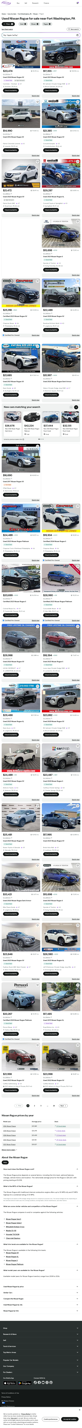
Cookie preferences (51, 1419)
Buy (18, 3)
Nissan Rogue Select (14, 1223)
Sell (26, 3)
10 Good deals (61, 1126)
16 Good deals (61, 1144)
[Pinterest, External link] (51, 1382)
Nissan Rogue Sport (13, 1219)
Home (4, 14)
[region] (41, 1417)
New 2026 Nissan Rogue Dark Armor (12, 430)
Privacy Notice (6, 1397)
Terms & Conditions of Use (10, 1393)
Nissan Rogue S (12, 1260)
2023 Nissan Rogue (9, 1140)
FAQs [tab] (5, 1162)
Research (35, 3)
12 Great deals (61, 1135)
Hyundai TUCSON (12, 1234)
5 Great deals (60, 1131)
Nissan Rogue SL (12, 1257)
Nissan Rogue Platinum (14, 1264)
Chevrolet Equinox (13, 1238)
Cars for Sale (12, 14)
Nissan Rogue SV (12, 1253)
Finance (46, 3)
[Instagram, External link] (47, 1382)
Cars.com (14, 1418)
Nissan (35, 14)
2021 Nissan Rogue (9, 1144)
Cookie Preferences (8, 1406)
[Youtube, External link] (43, 1382)
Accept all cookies (70, 1419)
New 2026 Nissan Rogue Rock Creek (51, 430)
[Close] (79, 1409)
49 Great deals (61, 1140)
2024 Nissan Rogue (9, 1135)
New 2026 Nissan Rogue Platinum (31, 430)
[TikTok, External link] (35, 1382)
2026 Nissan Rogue (9, 1126)
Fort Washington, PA (24, 14)
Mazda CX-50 (11, 1230)
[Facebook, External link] (39, 1382)
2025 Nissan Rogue (9, 1131)
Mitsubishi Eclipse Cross (15, 1227)
